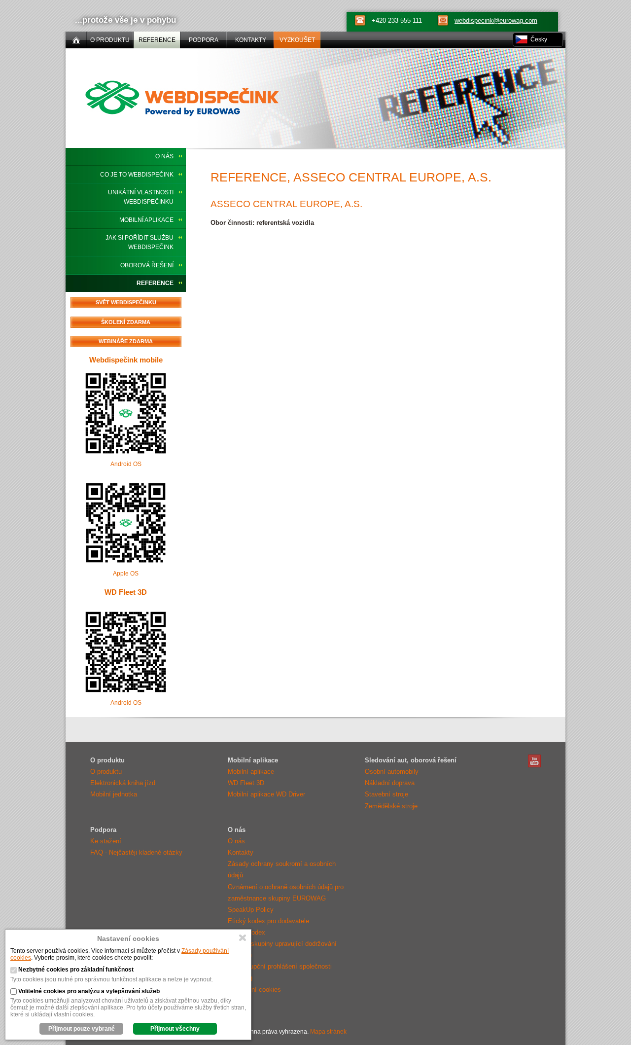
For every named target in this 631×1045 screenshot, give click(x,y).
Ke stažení (105, 841)
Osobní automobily (392, 771)
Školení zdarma (125, 322)
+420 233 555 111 (397, 20)
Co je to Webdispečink (137, 174)
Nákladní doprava (390, 783)
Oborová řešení (147, 265)
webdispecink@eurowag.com (496, 20)
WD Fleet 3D (126, 592)
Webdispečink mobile (126, 360)
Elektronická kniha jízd (122, 783)
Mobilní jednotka (113, 794)
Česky (538, 39)
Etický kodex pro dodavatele (268, 921)
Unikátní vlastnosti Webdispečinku (141, 197)
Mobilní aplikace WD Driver (266, 794)
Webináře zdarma (126, 341)
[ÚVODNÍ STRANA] (76, 40)
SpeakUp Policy (251, 909)
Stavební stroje (386, 794)
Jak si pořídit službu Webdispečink (139, 242)
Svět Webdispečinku (126, 302)
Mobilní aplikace (146, 219)
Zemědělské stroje (391, 806)
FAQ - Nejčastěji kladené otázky (136, 852)
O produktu (106, 771)
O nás (164, 156)
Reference (155, 283)
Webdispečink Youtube (534, 761)
